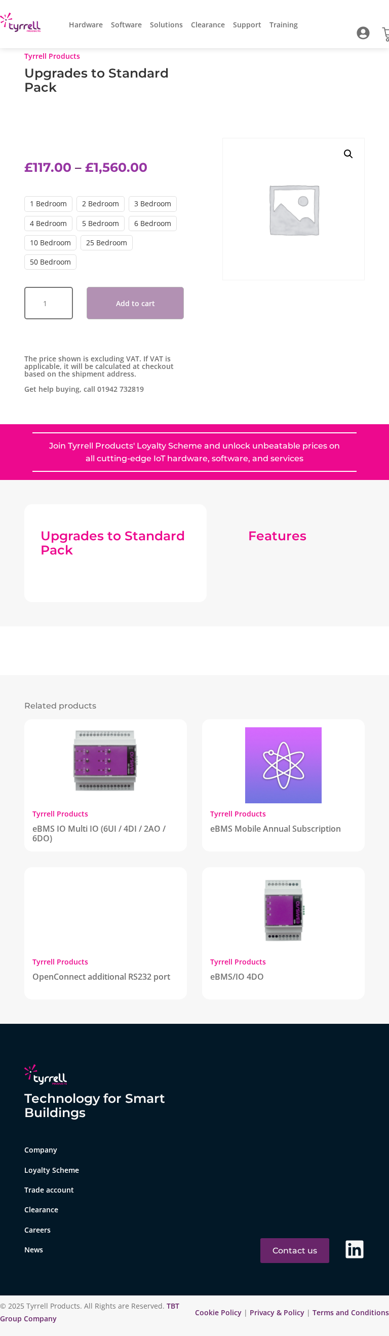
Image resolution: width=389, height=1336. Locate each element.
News (33, 1249)
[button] (348, 154)
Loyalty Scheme (51, 1170)
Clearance (208, 24)
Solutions (166, 24)
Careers (37, 1230)
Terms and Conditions (351, 1312)
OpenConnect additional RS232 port (101, 976)
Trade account (49, 1190)
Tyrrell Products (52, 56)
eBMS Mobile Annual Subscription (275, 828)
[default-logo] (22, 24)
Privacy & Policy (277, 1312)
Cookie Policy (219, 1312)
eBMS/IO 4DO (237, 976)
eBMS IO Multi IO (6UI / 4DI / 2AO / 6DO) (99, 833)
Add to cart (135, 303)
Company (40, 1150)
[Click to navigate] (363, 33)
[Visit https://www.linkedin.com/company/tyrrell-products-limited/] (354, 1249)
